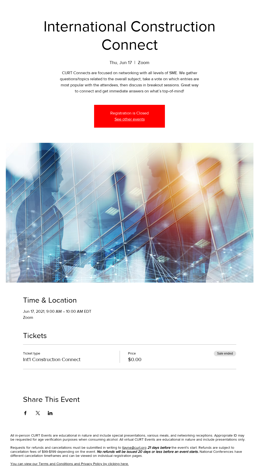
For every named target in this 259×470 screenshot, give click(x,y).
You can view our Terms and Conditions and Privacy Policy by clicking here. (69, 464)
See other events (130, 119)
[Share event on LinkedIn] (50, 413)
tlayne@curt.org (134, 447)
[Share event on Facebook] (25, 413)
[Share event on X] (37, 413)
